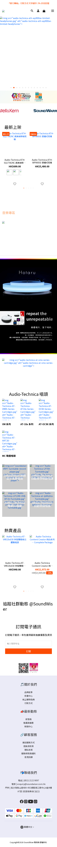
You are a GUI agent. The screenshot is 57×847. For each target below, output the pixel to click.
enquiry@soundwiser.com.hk (31, 784)
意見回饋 (28, 757)
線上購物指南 (28, 699)
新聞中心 (28, 726)
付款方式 (28, 703)
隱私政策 (28, 749)
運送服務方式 (28, 742)
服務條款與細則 (28, 753)
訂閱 (28, 651)
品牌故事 (28, 692)
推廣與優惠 (28, 722)
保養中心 (28, 695)
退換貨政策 (28, 746)
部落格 (28, 719)
